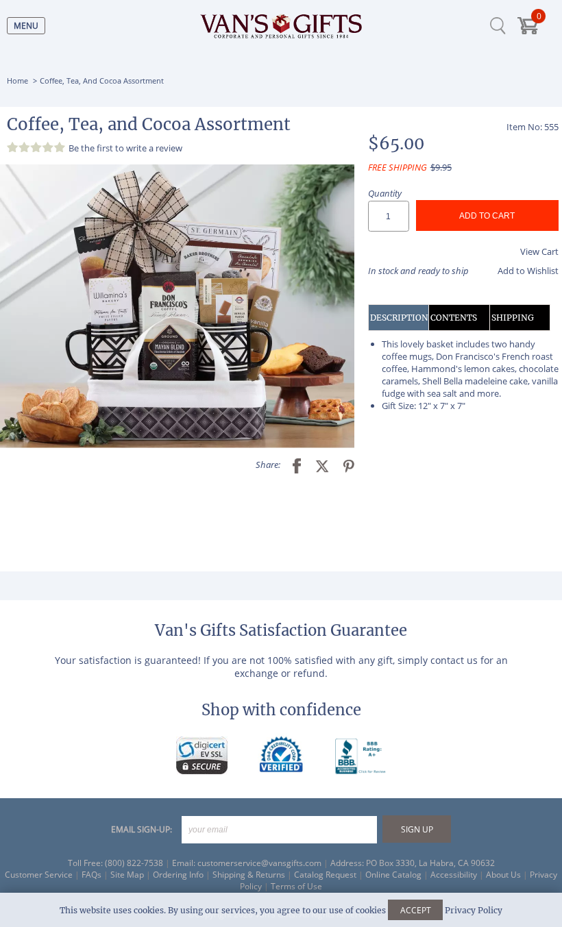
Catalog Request (325, 874)
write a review (154, 148)
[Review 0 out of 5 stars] (38, 147)
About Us (503, 874)
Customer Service (39, 874)
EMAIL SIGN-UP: (141, 829)
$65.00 (396, 143)
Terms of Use (296, 886)
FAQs (91, 874)
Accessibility (453, 874)
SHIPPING (512, 317)
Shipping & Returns (248, 874)
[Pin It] (343, 464)
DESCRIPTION (399, 317)
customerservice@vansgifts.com (259, 863)
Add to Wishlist (528, 270)
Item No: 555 (532, 127)
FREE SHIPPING (397, 167)
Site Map (127, 874)
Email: (183, 863)
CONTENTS (453, 317)
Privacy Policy (473, 910)
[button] (177, 306)
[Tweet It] (317, 464)
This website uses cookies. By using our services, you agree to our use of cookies (281, 910)
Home (17, 80)
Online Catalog (393, 874)
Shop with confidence (281, 709)
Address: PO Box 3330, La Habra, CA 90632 (412, 863)
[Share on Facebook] (291, 464)
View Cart (539, 251)
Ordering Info (178, 874)
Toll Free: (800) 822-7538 (115, 863)
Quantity (385, 193)
